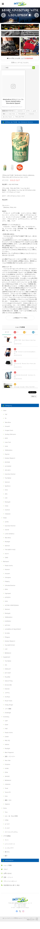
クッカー (7, 828)
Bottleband (8, 653)
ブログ (6, 869)
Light (6, 720)
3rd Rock (7, 697)
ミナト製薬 (8, 708)
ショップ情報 (8, 865)
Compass (7, 764)
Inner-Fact (12, 114)
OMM (6, 438)
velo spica (7, 470)
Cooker (7, 736)
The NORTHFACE (10, 645)
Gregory (7, 581)
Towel (6, 788)
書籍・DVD (8, 800)
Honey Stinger (9, 705)
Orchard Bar (8, 685)
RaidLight (7, 502)
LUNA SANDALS (9, 533)
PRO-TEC (7, 740)
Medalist (7, 804)
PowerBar (7, 677)
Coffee (6, 820)
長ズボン (7, 852)
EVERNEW (8, 621)
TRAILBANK (21, 114)
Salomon (7, 482)
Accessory (6, 716)
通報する (33, 396)
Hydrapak (8, 593)
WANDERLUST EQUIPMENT (13, 629)
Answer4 (7, 426)
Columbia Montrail (10, 474)
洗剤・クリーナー (10, 756)
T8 (5, 418)
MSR (6, 728)
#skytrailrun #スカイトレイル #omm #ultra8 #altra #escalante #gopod (13, 101)
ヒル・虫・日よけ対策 (11, 816)
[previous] (3, 15)
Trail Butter (8, 478)
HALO (6, 506)
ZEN (6, 494)
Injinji (6, 446)
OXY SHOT (8, 673)
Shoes (5, 518)
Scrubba (7, 633)
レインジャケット (10, 844)
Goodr (6, 724)
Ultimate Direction (10, 585)
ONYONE (7, 462)
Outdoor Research (10, 458)
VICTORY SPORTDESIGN (12, 605)
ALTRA (28, 111)
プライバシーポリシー (10, 881)
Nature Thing (8, 681)
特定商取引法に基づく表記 (12, 885)
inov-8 (6, 553)
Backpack (6, 561)
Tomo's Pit (8, 792)
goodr (34, 111)
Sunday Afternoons (10, 434)
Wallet (7, 768)
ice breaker (8, 466)
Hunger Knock (9, 430)
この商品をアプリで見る (20, 318)
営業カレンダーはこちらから (20, 62)
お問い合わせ (8, 873)
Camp (5, 808)
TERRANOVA (8, 450)
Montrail (7, 569)
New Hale (7, 760)
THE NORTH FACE (10, 549)
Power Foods (8, 700)
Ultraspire (8, 577)
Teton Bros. (8, 422)
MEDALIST (8, 669)
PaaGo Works (9, 565)
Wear (4, 410)
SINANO (7, 776)
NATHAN (7, 625)
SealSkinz (7, 486)
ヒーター (7, 824)
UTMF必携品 (7, 836)
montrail (20, 111)
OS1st (6, 772)
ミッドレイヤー (9, 848)
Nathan (7, 744)
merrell (7, 529)
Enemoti (7, 689)
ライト (7, 840)
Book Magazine (9, 752)
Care (6, 796)
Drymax (7, 454)
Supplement (6, 657)
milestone (31, 114)
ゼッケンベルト (7, 117)
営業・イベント (8, 877)
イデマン (7, 693)
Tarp (6, 812)
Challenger (8, 712)
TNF (6, 414)
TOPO (6, 557)
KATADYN (7, 597)
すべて (7, 332)
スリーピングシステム (11, 832)
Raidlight (7, 541)
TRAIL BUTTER (19, 117)
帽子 (6, 856)
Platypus (7, 637)
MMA (6, 490)
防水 (4, 114)
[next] (36, 15)
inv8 (6, 498)
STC (6, 665)
